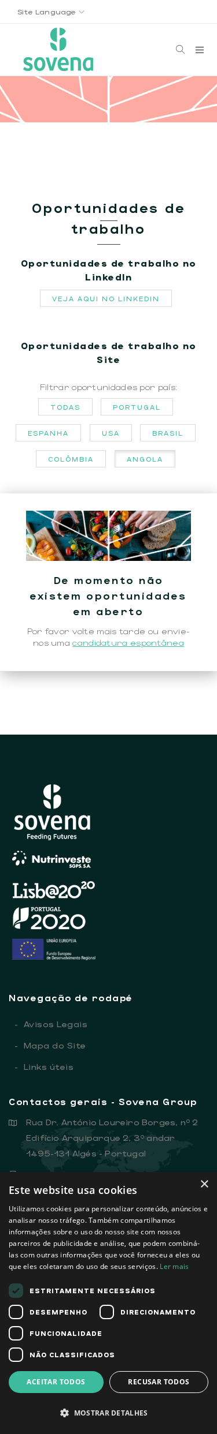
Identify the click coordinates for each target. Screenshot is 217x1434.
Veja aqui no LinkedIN (106, 298)
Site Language (48, 11)
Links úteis (43, 1066)
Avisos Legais (50, 1024)
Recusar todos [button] (158, 1382)
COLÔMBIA (71, 459)
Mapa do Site (50, 1045)
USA (111, 433)
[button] (108, 1413)
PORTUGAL (137, 407)
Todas (65, 407)
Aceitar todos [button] (56, 1382)
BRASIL (167, 433)
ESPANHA (48, 433)
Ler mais (174, 1266)
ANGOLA (145, 459)
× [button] (204, 1184)
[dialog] (108, 1303)
